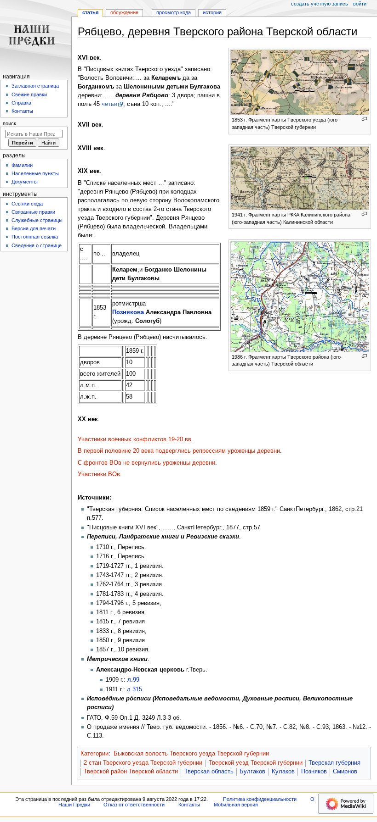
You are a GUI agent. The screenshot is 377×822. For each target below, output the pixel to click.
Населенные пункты (35, 173)
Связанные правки (33, 212)
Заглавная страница (35, 86)
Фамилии (22, 165)
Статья (90, 12)
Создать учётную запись (319, 3)
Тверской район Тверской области (131, 771)
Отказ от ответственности (134, 804)
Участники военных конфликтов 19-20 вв (134, 439)
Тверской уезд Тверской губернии (256, 763)
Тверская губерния (334, 763)
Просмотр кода (173, 12)
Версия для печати (33, 228)
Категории (94, 753)
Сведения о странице (36, 245)
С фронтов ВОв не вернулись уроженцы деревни (146, 463)
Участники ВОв (99, 474)
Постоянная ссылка (34, 236)
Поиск (9, 123)
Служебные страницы (37, 220)
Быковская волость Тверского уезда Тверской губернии (191, 753)
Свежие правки (29, 94)
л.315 (134, 689)
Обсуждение (124, 12)
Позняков (314, 771)
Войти (359, 3)
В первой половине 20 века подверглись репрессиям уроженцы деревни (179, 451)
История (212, 12)
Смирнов (345, 771)
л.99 (133, 680)
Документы (24, 181)
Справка (21, 103)
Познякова (128, 312)
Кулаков (283, 771)
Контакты (22, 111)
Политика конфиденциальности (260, 799)
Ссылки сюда (27, 203)
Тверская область (209, 771)
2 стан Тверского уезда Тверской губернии (143, 763)
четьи (109, 104)
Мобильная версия (236, 804)
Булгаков (252, 771)
